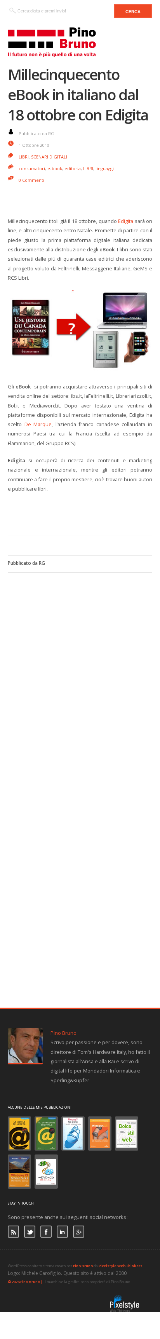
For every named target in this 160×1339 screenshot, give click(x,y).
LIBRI (24, 157)
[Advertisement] (84, 512)
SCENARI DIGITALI (49, 157)
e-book (54, 168)
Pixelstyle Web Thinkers (121, 1265)
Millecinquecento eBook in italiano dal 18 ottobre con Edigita (78, 94)
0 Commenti (31, 180)
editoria (72, 168)
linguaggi (105, 168)
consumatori (32, 168)
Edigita (125, 221)
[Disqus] (80, 670)
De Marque (38, 424)
